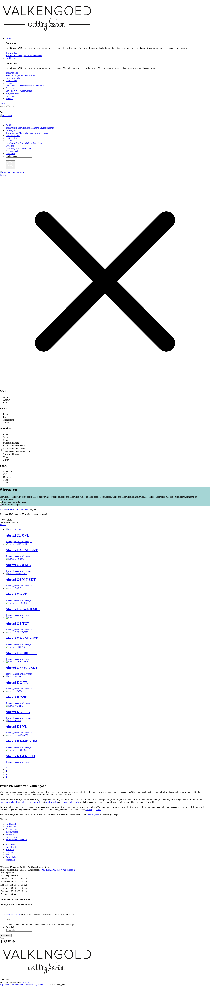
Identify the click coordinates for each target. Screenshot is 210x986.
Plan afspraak (21, 172)
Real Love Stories (36, 143)
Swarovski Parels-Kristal (14, 448)
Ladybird (10, 852)
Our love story (12, 829)
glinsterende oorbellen (32, 802)
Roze (5, 417)
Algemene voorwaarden (11, 984)
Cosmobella (11, 857)
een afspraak (93, 814)
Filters (3, 175)
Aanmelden (5, 935)
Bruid (8, 38)
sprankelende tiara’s (70, 802)
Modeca (9, 854)
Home (3, 509)
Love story (11, 91)
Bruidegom (11, 58)
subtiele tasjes (51, 802)
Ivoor (5, 414)
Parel (5, 434)
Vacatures (20, 91)
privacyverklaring (13, 914)
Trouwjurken (12, 128)
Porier (98, 809)
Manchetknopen (26, 133)
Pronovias (10, 844)
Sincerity (10, 849)
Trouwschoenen (41, 133)
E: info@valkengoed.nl (64, 870)
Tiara (5, 482)
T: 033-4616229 (46, 870)
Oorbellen (7, 477)
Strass (5, 440)
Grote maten (11, 80)
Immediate (10, 860)
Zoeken (9, 98)
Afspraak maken (13, 93)
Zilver (6, 422)
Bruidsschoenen (47, 128)
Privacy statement (38, 984)
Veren (5, 457)
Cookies (26, 984)
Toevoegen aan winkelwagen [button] (19, 541)
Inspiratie (10, 83)
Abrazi (6, 397)
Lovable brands (13, 78)
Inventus (26, 982)
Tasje (5, 480)
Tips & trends (22, 143)
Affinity (6, 400)
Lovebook (10, 96)
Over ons (10, 88)
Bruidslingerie (33, 128)
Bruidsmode (12, 509)
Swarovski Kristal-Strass (14, 445)
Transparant (8, 420)
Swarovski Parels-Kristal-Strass (17, 451)
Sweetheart (11, 847)
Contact (28, 91)
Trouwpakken (12, 133)
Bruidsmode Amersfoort (16, 839)
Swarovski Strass (11, 454)
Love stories (11, 837)
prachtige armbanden (9, 802)
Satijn (5, 437)
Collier (6, 474)
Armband (7, 471)
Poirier (6, 402)
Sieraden (22, 128)
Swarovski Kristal (11, 443)
